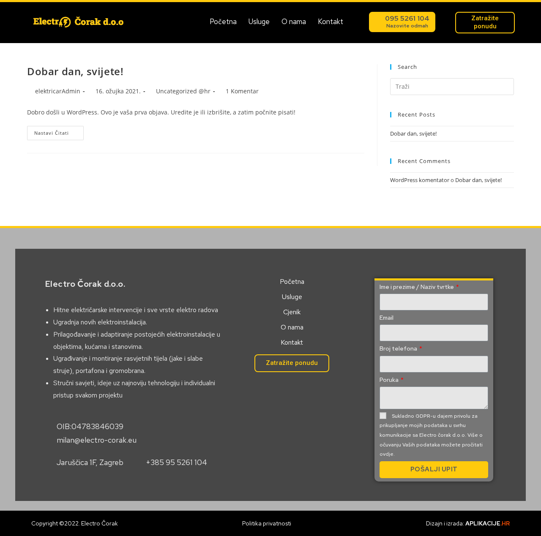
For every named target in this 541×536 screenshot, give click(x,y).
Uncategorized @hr (183, 91)
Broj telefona (399, 348)
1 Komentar (242, 91)
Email (386, 317)
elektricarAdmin (57, 91)
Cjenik (292, 311)
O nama (293, 21)
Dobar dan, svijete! (75, 71)
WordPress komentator (419, 180)
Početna (223, 21)
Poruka (390, 380)
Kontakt (330, 21)
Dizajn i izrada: (468, 523)
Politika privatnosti (266, 523)
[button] (402, 22)
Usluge (259, 21)
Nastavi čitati (59, 131)
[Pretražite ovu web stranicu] (452, 86)
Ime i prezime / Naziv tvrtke (417, 287)
